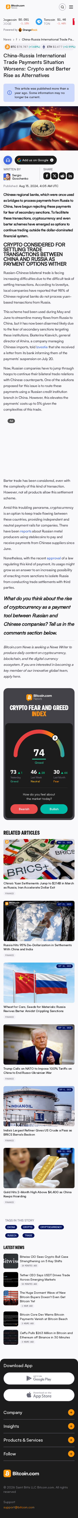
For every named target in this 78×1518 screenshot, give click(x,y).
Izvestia (42, 347)
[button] (51, 160)
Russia (11, 1235)
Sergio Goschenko (20, 176)
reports (25, 531)
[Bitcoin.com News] (15, 7)
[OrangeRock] (27, 30)
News (7, 39)
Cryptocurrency (51, 1227)
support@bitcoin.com (18, 1507)
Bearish (24, 809)
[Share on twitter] (54, 175)
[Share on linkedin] (70, 175)
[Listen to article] (7, 160)
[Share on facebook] (46, 175)
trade (28, 1235)
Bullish (54, 809)
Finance (16, 39)
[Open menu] (71, 7)
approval (54, 558)
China (11, 1227)
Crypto (27, 1227)
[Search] (62, 7)
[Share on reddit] (62, 175)
